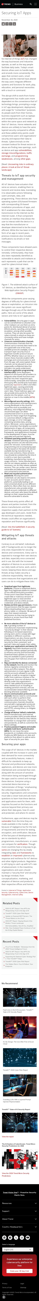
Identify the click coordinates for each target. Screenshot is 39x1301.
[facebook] (7, 23)
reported (17, 385)
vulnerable (6, 821)
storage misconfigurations (14, 153)
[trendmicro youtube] (28, 1237)
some (4, 850)
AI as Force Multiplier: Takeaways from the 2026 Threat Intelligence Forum (19, 948)
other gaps (25, 159)
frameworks (26, 852)
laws (14, 852)
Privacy (4, 1283)
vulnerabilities (25, 150)
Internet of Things (15, 890)
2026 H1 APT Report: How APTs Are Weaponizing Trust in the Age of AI (17, 910)
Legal (22, 1283)
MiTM (32, 397)
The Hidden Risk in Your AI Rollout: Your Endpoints (18, 965)
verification (22, 844)
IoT (22, 58)
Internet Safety (17, 895)
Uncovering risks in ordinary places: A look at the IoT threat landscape (18, 167)
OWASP (19, 293)
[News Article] (3, 23)
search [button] (30, 4)
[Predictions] (20, 1158)
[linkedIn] (14, 23)
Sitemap (23, 1287)
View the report (8, 1136)
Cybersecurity (13, 892)
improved (17, 855)
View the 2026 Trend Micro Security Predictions (15, 1174)
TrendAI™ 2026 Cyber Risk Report (17, 913)
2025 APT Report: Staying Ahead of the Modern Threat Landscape (18, 922)
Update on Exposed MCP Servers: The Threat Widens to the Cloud (18, 917)
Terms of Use (7, 1287)
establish (6, 855)
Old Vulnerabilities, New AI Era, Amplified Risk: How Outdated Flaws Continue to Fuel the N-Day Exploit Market (19, 928)
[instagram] (22, 1237)
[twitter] (10, 23)
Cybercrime (23, 892)
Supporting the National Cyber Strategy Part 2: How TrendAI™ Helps (20, 958)
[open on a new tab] (16, 1237)
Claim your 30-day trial (17, 1270)
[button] (17, 1249)
